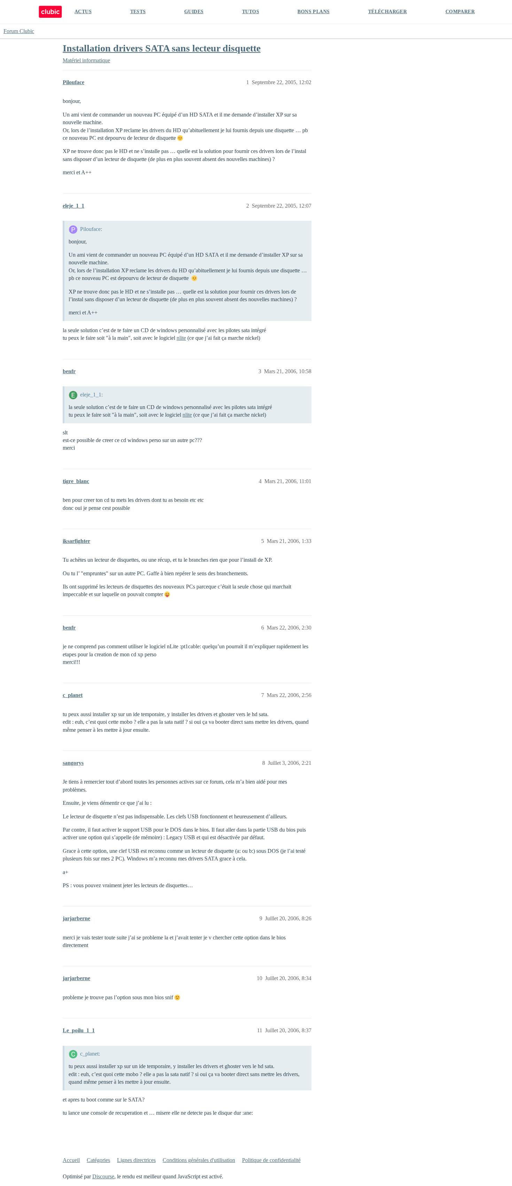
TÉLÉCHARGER (387, 11)
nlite (181, 338)
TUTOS (250, 11)
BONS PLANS (313, 11)
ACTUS (83, 11)
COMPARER (460, 11)
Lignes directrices (136, 1160)
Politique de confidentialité (271, 1160)
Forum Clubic (18, 31)
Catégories (98, 1160)
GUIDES (193, 11)
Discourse (103, 1176)
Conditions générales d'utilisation (199, 1160)
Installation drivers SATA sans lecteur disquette (162, 48)
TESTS (138, 11)
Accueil (71, 1160)
